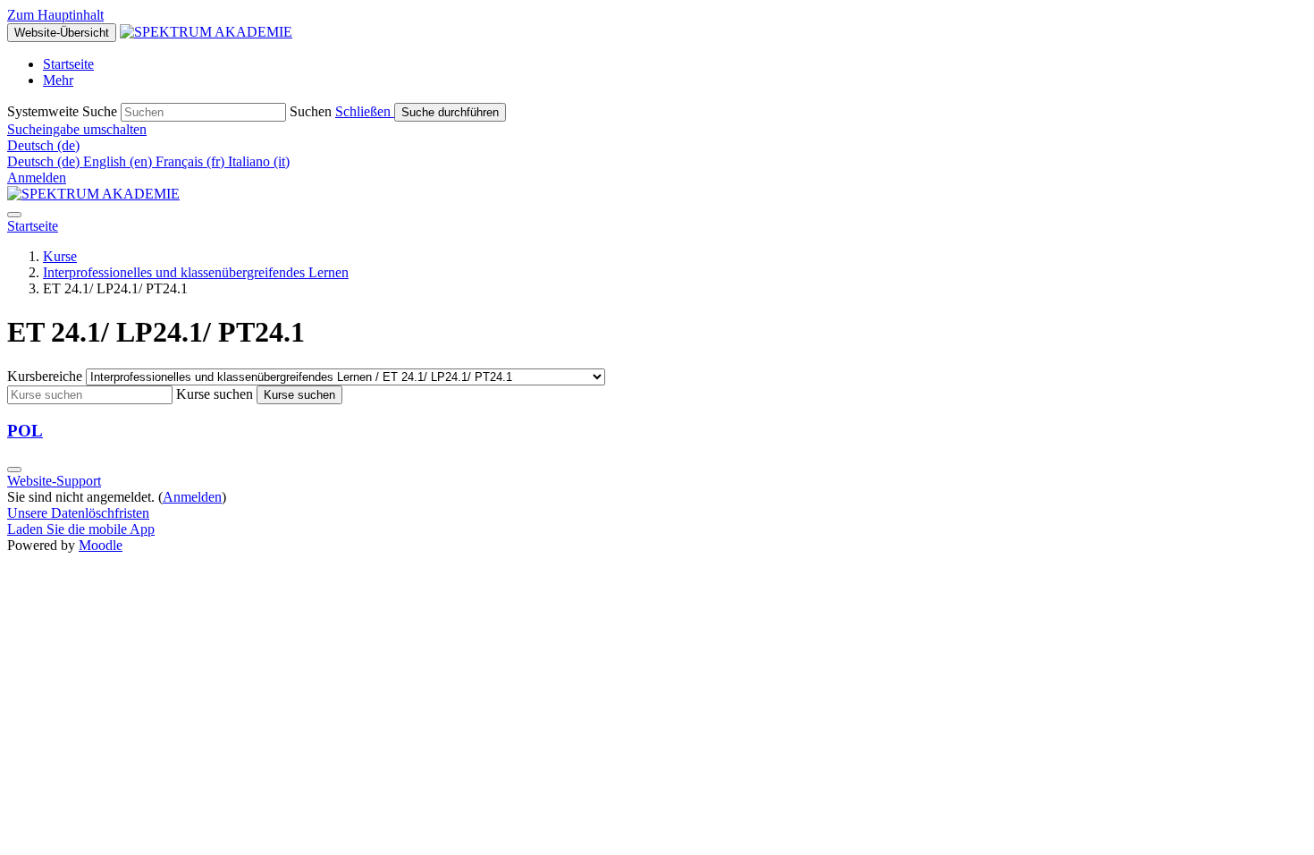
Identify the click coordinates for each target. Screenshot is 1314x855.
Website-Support (54, 480)
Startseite (32, 225)
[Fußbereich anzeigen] (14, 469)
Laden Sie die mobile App (81, 529)
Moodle (100, 545)
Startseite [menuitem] (68, 64)
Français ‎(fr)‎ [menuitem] (192, 161)
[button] (364, 111)
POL (25, 430)
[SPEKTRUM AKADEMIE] (93, 193)
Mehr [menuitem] (58, 80)
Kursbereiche (46, 376)
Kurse (60, 256)
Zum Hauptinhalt (55, 14)
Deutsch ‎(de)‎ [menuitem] (45, 161)
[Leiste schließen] (14, 214)
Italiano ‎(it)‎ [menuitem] (259, 161)
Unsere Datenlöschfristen (78, 513)
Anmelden (36, 177)
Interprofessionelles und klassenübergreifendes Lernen (196, 272)
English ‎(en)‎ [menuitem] (119, 161)
